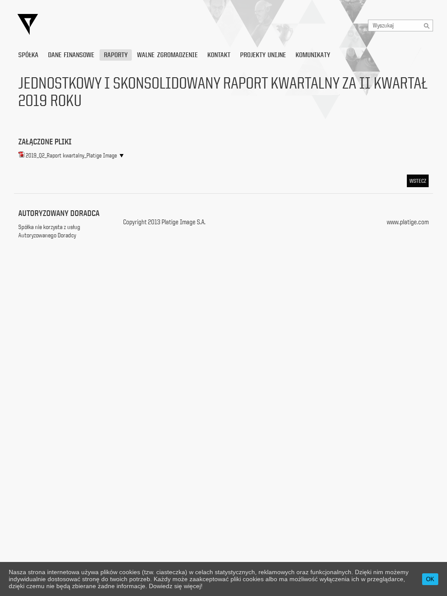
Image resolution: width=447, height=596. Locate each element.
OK (430, 579)
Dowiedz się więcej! (176, 585)
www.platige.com (408, 222)
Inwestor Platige (108, 24)
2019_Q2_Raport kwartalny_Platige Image (71, 155)
